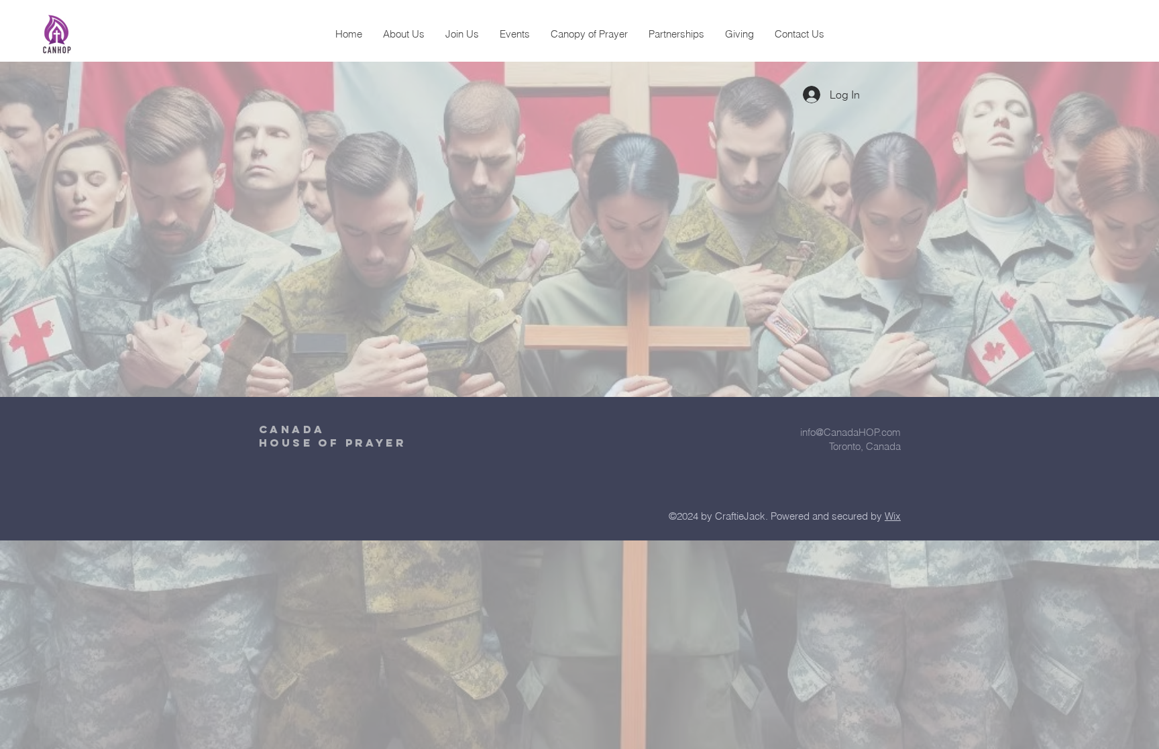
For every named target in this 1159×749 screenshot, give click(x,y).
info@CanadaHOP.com (850, 432)
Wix (893, 516)
